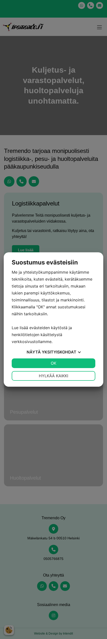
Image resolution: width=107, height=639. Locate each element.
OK (53, 363)
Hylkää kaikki (53, 375)
